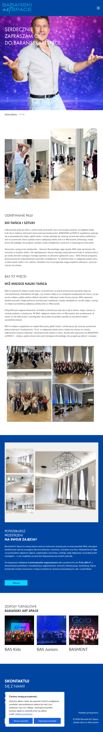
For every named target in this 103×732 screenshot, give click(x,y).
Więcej (16, 582)
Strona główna (11, 114)
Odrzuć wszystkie (21, 721)
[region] (34, 709)
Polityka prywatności (88, 712)
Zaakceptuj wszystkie (47, 721)
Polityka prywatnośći (23, 714)
